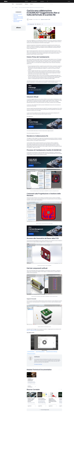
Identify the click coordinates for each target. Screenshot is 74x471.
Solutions (26, 1)
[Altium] (6, 1)
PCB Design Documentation (31, 353)
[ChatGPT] (35, 24)
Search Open (47, 1)
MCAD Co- (28, 330)
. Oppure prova (32, 330)
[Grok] (42, 24)
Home (12, 7)
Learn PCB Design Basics (30, 351)
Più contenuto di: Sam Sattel (38, 364)
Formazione (42, 1)
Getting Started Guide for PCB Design (51, 351)
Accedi (69, 1)
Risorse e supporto (34, 1)
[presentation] (61, 389)
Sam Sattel (30, 19)
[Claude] (39, 24)
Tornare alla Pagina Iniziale (45, 409)
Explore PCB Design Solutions (40, 351)
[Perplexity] (37, 24)
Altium (36, 330)
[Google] (40, 24)
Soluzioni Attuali (16, 15)
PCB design (16, 7)
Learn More (31, 92)
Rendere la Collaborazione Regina (18, 16)
